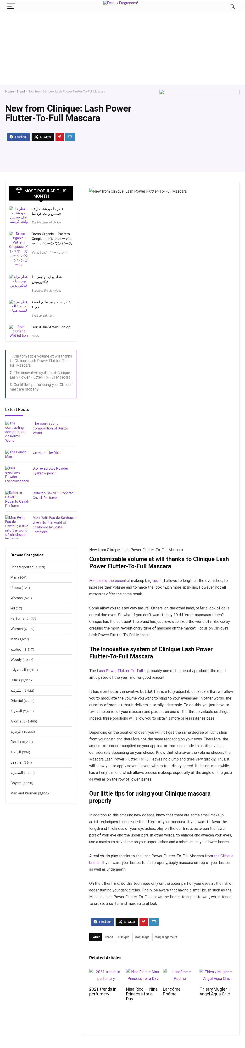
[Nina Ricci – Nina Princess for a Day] (143, 972)
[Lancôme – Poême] (180, 972)
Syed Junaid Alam (43, 315)
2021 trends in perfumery (102, 991)
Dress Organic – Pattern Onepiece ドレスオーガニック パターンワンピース (52, 239)
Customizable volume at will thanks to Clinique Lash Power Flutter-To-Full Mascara (41, 361)
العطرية (16, 711)
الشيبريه (17, 773)
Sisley (35, 336)
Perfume (17, 618)
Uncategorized (22, 567)
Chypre (16, 783)
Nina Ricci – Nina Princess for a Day (142, 994)
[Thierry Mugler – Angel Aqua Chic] (216, 972)
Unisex (16, 588)
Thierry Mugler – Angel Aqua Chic (215, 991)
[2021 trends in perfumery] (106, 972)
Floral (15, 742)
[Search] (232, 6)
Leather (17, 762)
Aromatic (18, 721)
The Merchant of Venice (46, 222)
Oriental (17, 701)
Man (14, 577)
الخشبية (16, 649)
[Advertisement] (122, 49)
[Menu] (11, 6)
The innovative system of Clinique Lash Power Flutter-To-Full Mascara (40, 375)
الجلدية (16, 752)
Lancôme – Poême (173, 991)
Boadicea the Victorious (46, 290)
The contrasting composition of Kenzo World (50, 428)
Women (17, 629)
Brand (21, 91)
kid (13, 608)
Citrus (15, 680)
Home (9, 91)
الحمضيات (18, 670)
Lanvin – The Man (47, 452)
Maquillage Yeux (166, 937)
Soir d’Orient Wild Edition (51, 327)
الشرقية (16, 690)
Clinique (123, 937)
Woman (17, 598)
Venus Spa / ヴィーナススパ (49, 252)
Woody (16, 659)
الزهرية (16, 731)
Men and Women (24, 793)
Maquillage (141, 937)
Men (14, 639)
